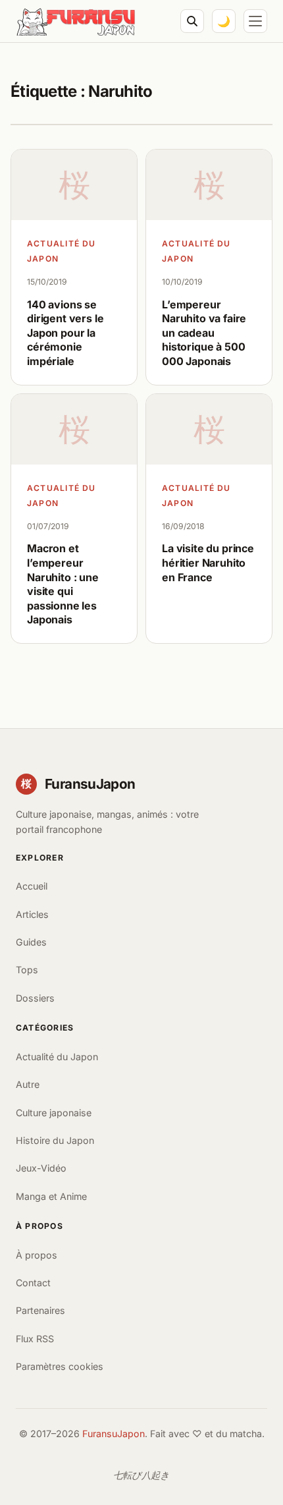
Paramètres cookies (59, 1366)
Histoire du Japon (55, 1140)
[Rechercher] (192, 21)
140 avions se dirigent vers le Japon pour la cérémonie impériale (65, 333)
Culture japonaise (53, 1112)
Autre (27, 1084)
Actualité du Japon (61, 251)
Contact (33, 1282)
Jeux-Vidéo (41, 1168)
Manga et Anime (51, 1196)
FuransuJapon (113, 1433)
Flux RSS (35, 1338)
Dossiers (35, 998)
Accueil (31, 886)
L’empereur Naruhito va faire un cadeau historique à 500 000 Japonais (204, 333)
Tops (27, 969)
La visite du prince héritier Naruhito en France (208, 562)
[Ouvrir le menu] (255, 21)
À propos (36, 1255)
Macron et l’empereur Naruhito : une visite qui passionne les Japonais (63, 584)
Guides (31, 942)
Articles (32, 914)
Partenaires (40, 1310)
